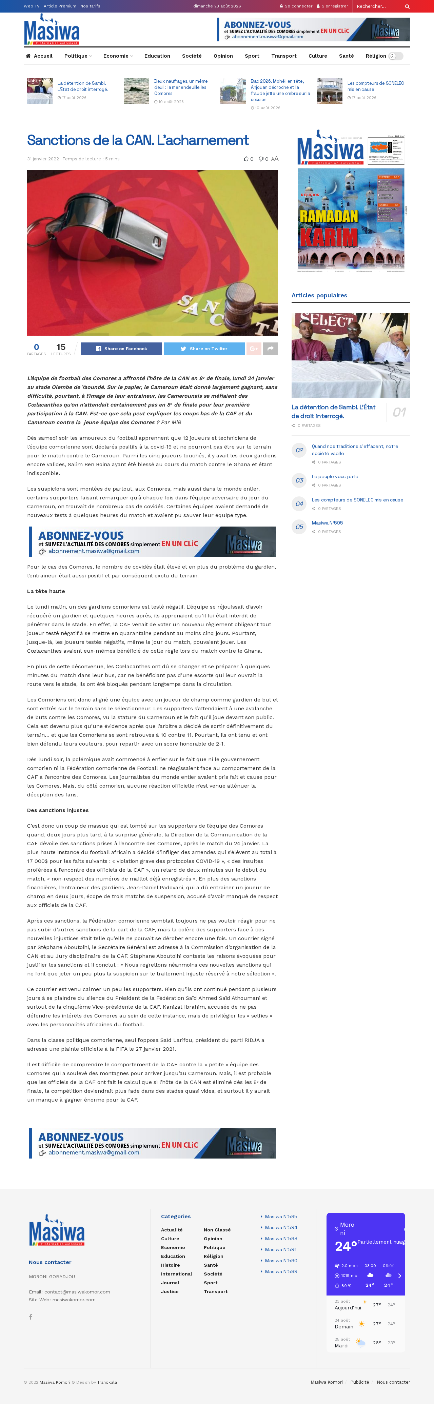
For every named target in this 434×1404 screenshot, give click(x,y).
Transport (284, 56)
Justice (170, 1291)
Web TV (32, 6)
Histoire (170, 1265)
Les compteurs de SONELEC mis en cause (357, 500)
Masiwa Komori (327, 1382)
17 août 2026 (267, 98)
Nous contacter (393, 1382)
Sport (252, 56)
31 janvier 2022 (43, 158)
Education (157, 56)
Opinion (223, 56)
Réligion (376, 56)
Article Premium (60, 6)
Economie (116, 56)
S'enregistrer (334, 6)
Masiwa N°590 (281, 1261)
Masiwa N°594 (281, 1227)
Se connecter (298, 6)
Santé (346, 56)
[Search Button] (406, 6)
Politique (75, 56)
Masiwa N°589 (281, 1271)
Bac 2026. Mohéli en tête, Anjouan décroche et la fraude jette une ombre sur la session (183, 90)
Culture (318, 56)
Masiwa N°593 (281, 1238)
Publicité (359, 1382)
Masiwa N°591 (280, 1249)
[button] (344, 1276)
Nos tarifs (90, 6)
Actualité (172, 1229)
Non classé (217, 1229)
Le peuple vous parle (369, 86)
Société (192, 56)
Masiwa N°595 (327, 523)
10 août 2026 (74, 102)
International (176, 1274)
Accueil (43, 56)
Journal (170, 1282)
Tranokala (107, 1382)
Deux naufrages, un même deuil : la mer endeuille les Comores (84, 87)
